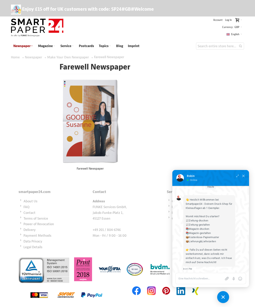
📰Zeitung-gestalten (198, 224)
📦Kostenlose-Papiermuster (202, 237)
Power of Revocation (39, 224)
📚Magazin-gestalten (198, 233)
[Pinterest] (166, 286)
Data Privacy (33, 241)
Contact (29, 212)
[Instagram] (151, 286)
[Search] (240, 46)
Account (218, 20)
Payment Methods (37, 235)
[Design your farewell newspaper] (90, 121)
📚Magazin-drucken (197, 228)
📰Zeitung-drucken (197, 220)
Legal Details (33, 247)
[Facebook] (137, 286)
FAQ (26, 207)
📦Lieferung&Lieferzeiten (201, 241)
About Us (30, 201)
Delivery (30, 230)
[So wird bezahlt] (66, 286)
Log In (228, 20)
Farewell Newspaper (90, 168)
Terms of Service (36, 218)
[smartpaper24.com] (37, 28)
